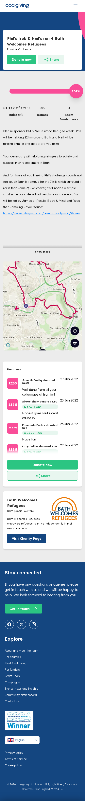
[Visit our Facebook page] (9, 624)
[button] (16, 111)
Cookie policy (13, 765)
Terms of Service (16, 759)
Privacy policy (14, 753)
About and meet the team (21, 650)
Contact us (12, 701)
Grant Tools (12, 676)
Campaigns (12, 682)
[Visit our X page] (21, 624)
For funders (12, 669)
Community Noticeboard (21, 695)
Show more (42, 251)
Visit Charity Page (26, 539)
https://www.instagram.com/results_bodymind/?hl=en (41, 213)
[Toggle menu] (75, 6)
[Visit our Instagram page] (33, 624)
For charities (13, 657)
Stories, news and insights (21, 688)
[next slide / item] (79, 306)
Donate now (22, 60)
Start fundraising (15, 663)
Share (54, 60)
